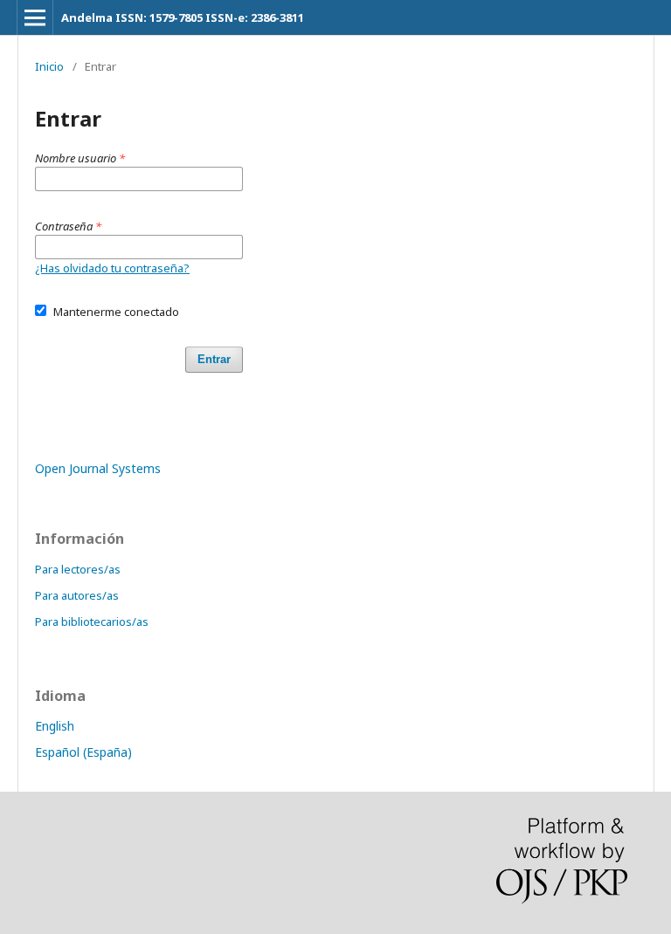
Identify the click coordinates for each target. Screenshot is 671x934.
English (54, 726)
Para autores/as (77, 595)
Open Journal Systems (98, 468)
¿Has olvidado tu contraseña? (112, 268)
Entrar (214, 359)
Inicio (49, 66)
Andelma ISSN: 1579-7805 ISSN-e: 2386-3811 (182, 17)
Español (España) (83, 752)
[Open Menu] (34, 17)
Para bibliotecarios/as (92, 621)
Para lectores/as (78, 569)
